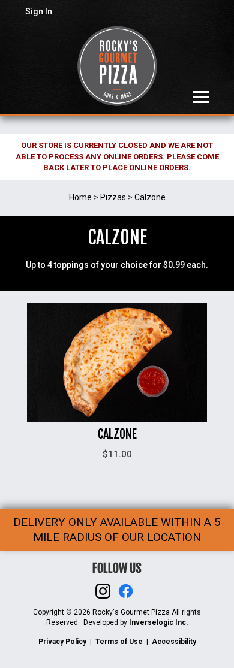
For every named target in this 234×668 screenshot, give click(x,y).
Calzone (150, 197)
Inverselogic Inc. (158, 622)
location (174, 537)
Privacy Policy (62, 641)
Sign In (38, 11)
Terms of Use (119, 641)
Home (80, 197)
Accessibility (174, 641)
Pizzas (113, 197)
